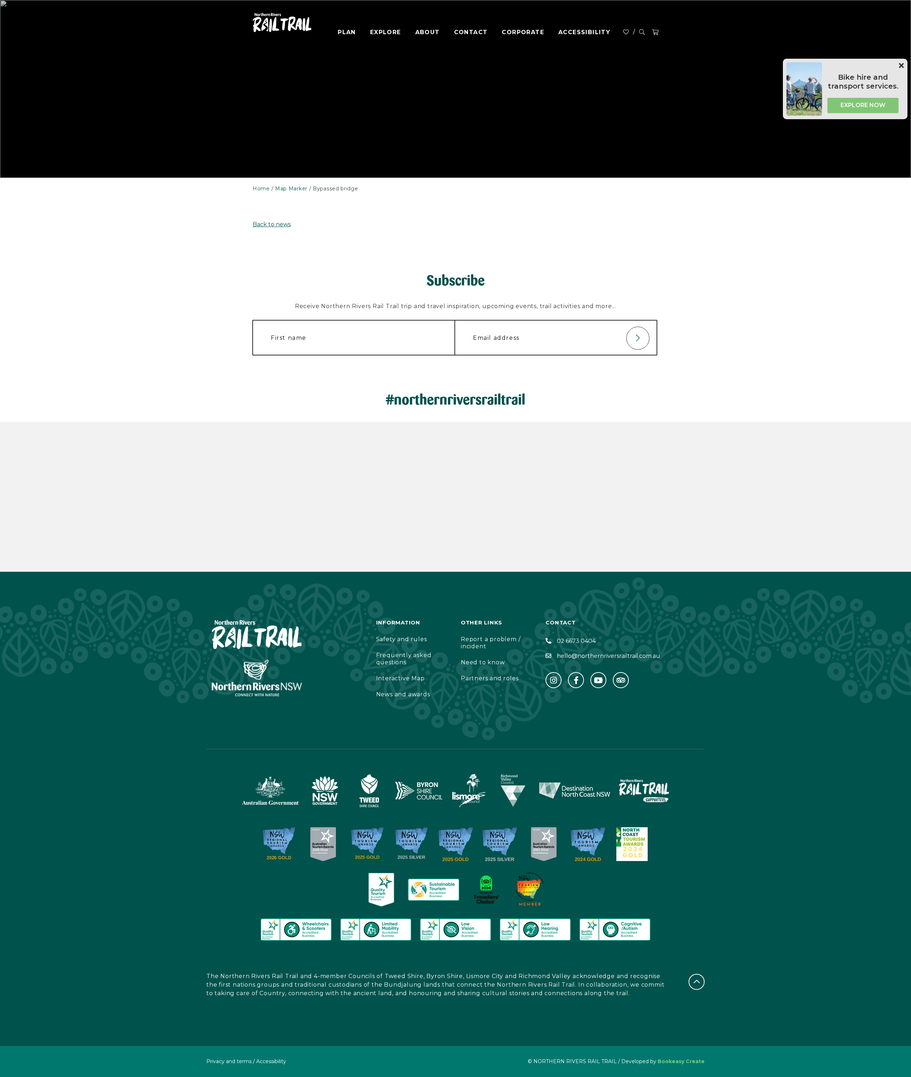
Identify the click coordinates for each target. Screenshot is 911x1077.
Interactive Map (400, 678)
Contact (471, 32)
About (427, 32)
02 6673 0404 (576, 641)
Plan (347, 32)
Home (261, 188)
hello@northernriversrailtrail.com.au (608, 656)
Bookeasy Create (681, 1061)
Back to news (272, 224)
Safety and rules (401, 639)
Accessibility (584, 32)
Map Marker (291, 188)
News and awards (403, 694)
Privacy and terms (229, 1061)
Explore (385, 32)
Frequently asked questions (404, 659)
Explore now (863, 105)
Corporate (523, 32)
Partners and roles (489, 678)
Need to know (483, 662)
